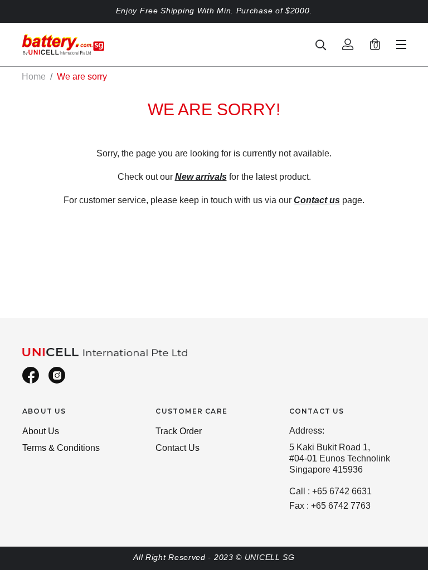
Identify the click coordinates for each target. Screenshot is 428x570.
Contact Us (177, 448)
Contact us (317, 200)
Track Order (178, 431)
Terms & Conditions (61, 448)
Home (34, 76)
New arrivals (201, 176)
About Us (40, 431)
